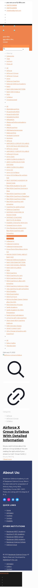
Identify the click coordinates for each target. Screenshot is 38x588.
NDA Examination (12, 294)
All (7, 68)
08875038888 (11, 5)
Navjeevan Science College (16, 542)
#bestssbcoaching (12, 109)
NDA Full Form (11, 297)
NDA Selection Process (14, 305)
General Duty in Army (14, 225)
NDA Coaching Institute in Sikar (17, 286)
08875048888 (11, 8)
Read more (8, 459)
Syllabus (9, 97)
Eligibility (9, 521)
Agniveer (9, 138)
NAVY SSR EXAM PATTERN (15, 89)
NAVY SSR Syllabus (13, 92)
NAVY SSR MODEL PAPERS (16, 265)
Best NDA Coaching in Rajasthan (17, 196)
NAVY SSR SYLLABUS (13, 268)
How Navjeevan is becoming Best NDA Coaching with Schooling (16, 230)
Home (8, 510)
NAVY (8, 86)
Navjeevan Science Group (17, 554)
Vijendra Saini (11, 346)
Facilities (9, 516)
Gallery (9, 566)
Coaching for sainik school (15, 207)
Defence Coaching (13, 81)
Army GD (9, 170)
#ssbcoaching (11, 133)
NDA (8, 94)
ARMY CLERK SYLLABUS (15, 167)
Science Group (11, 545)
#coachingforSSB (12, 114)
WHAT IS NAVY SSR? (13, 328)
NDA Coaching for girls (14, 275)
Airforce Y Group (12, 76)
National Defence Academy (16, 84)
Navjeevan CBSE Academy (15, 539)
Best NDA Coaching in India (16, 194)
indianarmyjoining (12, 244)
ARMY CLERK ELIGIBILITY (15, 159)
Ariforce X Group (12, 154)
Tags (8, 59)
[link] (23, 49)
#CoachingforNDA (12, 112)
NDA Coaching (11, 273)
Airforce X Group (12, 73)
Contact (9, 518)
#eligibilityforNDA (12, 117)
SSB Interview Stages (13, 326)
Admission (9, 513)
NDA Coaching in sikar (14, 278)
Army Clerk (10, 157)
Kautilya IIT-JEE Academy (15, 534)
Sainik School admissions (15, 315)
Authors (9, 61)
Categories (10, 56)
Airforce (9, 71)
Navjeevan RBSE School (14, 537)
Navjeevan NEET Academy (15, 531)
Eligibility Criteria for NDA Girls (16, 223)
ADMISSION (7, 46)
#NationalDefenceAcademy (16, 122)
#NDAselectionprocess (14, 130)
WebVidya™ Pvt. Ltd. (10, 560)
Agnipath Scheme (12, 135)
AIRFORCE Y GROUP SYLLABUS (17, 151)
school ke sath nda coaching (16, 318)
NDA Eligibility (11, 291)
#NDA (8, 125)
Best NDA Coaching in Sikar (16, 199)
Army (8, 78)
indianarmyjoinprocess (14, 246)
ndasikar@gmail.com (13, 10)
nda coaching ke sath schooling (17, 289)
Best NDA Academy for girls (16, 186)
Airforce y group (12, 149)
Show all (9, 64)
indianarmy (10, 241)
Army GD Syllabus (12, 172)
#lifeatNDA (10, 120)
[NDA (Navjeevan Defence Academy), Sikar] (14, 29)
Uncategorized (11, 100)
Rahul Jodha (10, 343)
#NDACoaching (11, 127)
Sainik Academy (11, 307)
